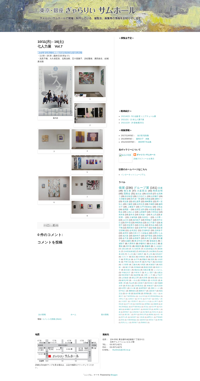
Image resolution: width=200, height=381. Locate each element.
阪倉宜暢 (137, 293)
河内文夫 (155, 312)
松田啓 (159, 286)
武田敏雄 (137, 267)
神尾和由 (138, 223)
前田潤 (149, 194)
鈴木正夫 (148, 238)
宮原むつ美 (158, 299)
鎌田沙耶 (124, 280)
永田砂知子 (136, 312)
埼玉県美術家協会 (154, 296)
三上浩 (130, 254)
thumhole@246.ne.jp (121, 350)
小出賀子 (124, 301)
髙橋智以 (144, 322)
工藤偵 (134, 264)
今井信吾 (154, 280)
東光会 (151, 225)
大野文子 (122, 299)
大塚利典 (133, 217)
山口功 (125, 220)
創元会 (139, 194)
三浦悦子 (139, 254)
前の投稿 (105, 314)
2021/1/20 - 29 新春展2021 (132, 123)
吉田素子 (155, 196)
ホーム (73, 314)
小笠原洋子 (134, 301)
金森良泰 (143, 320)
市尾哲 (143, 264)
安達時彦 (146, 230)
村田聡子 (148, 220)
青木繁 (160, 320)
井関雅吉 (143, 280)
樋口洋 (127, 267)
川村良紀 (155, 212)
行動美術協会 (132, 320)
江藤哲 (129, 204)
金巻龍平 (136, 238)
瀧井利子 (136, 236)
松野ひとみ (157, 233)
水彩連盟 (152, 209)
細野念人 (150, 317)
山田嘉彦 (124, 278)
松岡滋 (148, 199)
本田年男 (138, 262)
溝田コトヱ (155, 288)
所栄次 (128, 286)
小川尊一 (158, 217)
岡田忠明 (157, 190)
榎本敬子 (126, 312)
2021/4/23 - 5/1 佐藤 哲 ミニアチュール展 (138, 116)
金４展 (127, 293)
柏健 (154, 228)
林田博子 (137, 309)
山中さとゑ (145, 301)
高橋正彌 (146, 270)
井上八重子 (149, 272)
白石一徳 (159, 314)
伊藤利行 (142, 243)
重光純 (151, 257)
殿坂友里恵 (148, 267)
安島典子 (158, 254)
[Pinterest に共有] (57, 225)
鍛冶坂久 (127, 270)
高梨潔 (138, 246)
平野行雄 (127, 262)
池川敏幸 (146, 312)
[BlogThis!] (48, 225)
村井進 (121, 215)
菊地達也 (153, 241)
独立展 (127, 190)
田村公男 (143, 314)
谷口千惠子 (151, 223)
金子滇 (125, 238)
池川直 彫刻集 (143, 135)
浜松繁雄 (152, 251)
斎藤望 (155, 304)
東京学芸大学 (140, 241)
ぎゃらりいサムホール (146, 155)
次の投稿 (42, 314)
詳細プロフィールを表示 (144, 159)
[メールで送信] (45, 225)
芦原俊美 (159, 317)
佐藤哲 (128, 241)
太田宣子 (131, 299)
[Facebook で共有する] (54, 225)
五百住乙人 (142, 196)
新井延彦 (129, 196)
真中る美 (124, 317)
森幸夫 (131, 215)
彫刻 (133, 257)
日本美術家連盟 (130, 251)
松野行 (124, 288)
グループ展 (141, 187)
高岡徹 (146, 293)
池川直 (125, 236)
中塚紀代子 (126, 272)
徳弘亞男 (135, 278)
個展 (122, 187)
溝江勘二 (128, 314)
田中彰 (129, 246)
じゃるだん (158, 270)
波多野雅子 (143, 288)
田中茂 (128, 223)
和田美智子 (125, 275)
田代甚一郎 (135, 199)
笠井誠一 (142, 215)
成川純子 (136, 220)
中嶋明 (151, 204)
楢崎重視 (148, 201)
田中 (135, 314)
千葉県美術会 (131, 296)
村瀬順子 (152, 264)
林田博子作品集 (144, 142)
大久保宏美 (136, 249)
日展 (160, 188)
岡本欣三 (150, 283)
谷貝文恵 (140, 204)
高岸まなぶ (125, 322)
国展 (152, 259)
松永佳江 (153, 243)
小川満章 (124, 264)
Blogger (114, 375)
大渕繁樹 (122, 199)
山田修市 (143, 212)
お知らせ (131, 212)
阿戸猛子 (148, 262)
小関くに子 (148, 275)
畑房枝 (151, 314)
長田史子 (152, 320)
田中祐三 (122, 291)
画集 (152, 278)
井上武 (153, 215)
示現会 (160, 207)
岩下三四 (129, 304)
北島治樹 (124, 249)
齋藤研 (147, 246)
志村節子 (158, 230)
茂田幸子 (152, 291)
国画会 (127, 193)
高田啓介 (130, 228)
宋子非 (140, 299)
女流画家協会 (149, 249)
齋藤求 (144, 259)
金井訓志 (133, 230)
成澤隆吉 (147, 304)
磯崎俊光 (132, 291)
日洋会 (141, 225)
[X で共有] (51, 225)
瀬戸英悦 (148, 236)
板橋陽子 (128, 309)
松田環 (144, 278)
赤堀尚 (159, 236)
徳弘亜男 (136, 201)
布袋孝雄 (138, 304)
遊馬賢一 (126, 209)
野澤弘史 (127, 259)
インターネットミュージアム (133, 175)
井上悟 (149, 254)
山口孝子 (155, 301)
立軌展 (142, 317)
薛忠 (122, 320)
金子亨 (136, 259)
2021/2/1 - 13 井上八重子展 (132, 120)
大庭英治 (142, 190)
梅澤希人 (157, 309)
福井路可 (133, 317)
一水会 (134, 280)
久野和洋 (131, 243)
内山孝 (131, 283)
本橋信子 (150, 286)
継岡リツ (159, 199)
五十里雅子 (158, 246)
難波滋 (137, 270)
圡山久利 (142, 296)
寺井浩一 (146, 217)
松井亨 (154, 307)
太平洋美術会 (146, 207)
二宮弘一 (155, 293)
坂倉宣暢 (136, 275)
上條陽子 (131, 207)
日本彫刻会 (138, 286)
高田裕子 (135, 322)
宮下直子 (148, 299)
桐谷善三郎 (147, 309)
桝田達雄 (142, 251)
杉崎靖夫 (141, 257)
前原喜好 (158, 262)
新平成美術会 (136, 307)
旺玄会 (146, 307)
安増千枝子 (143, 228)
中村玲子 (137, 272)
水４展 (132, 288)
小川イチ (124, 257)
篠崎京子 (142, 291)
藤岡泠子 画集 (142, 139)
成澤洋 (125, 233)
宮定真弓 (130, 225)
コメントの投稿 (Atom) (51, 319)
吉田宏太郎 (139, 209)
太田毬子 (140, 283)
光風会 (159, 272)
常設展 (125, 201)
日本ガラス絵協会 (140, 233)
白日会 (159, 278)
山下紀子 (158, 275)
